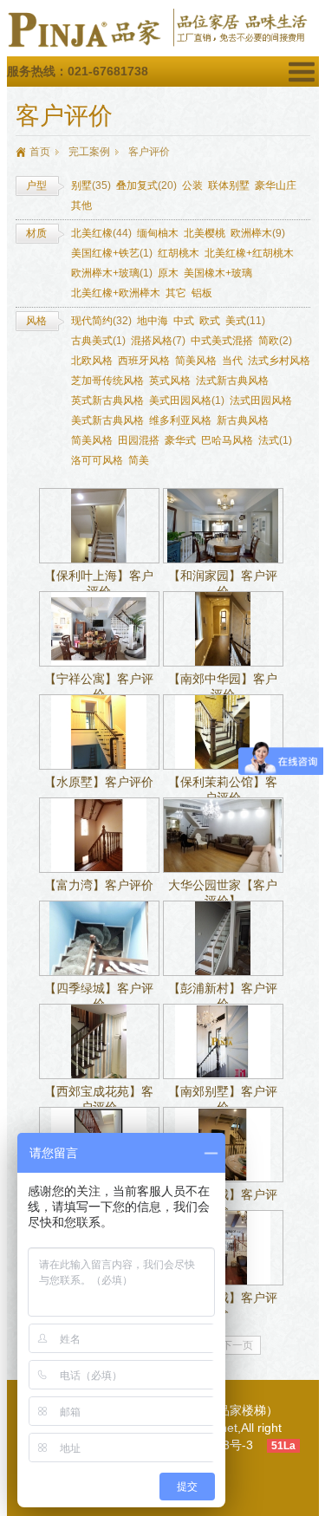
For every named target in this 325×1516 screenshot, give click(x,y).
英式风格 (170, 380)
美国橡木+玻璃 (218, 273)
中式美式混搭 (222, 341)
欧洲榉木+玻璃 (112, 273)
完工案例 (89, 152)
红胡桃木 (178, 253)
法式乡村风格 (279, 361)
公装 (192, 185)
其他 (81, 205)
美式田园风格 (186, 400)
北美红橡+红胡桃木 (249, 253)
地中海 (152, 321)
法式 (275, 440)
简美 (138, 460)
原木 (168, 273)
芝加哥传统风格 (107, 380)
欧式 (209, 321)
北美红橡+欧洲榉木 (115, 293)
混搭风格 (158, 341)
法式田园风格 (261, 400)
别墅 (91, 185)
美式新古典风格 (107, 420)
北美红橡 (101, 233)
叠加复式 (146, 185)
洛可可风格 (97, 460)
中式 (183, 321)
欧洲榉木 (258, 233)
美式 (245, 321)
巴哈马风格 (227, 440)
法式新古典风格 (232, 380)
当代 (232, 361)
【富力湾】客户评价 (98, 885)
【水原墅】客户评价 (98, 782)
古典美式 (98, 341)
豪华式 (180, 440)
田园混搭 (138, 440)
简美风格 (196, 361)
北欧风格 (92, 361)
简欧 (275, 341)
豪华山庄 (275, 185)
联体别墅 (229, 185)
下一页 (237, 1345)
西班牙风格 (144, 361)
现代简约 (101, 321)
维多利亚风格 (180, 420)
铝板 (202, 293)
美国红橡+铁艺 (112, 253)
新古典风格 (243, 420)
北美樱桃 (204, 233)
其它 (176, 293)
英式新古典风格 (107, 400)
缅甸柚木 (158, 233)
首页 (39, 152)
